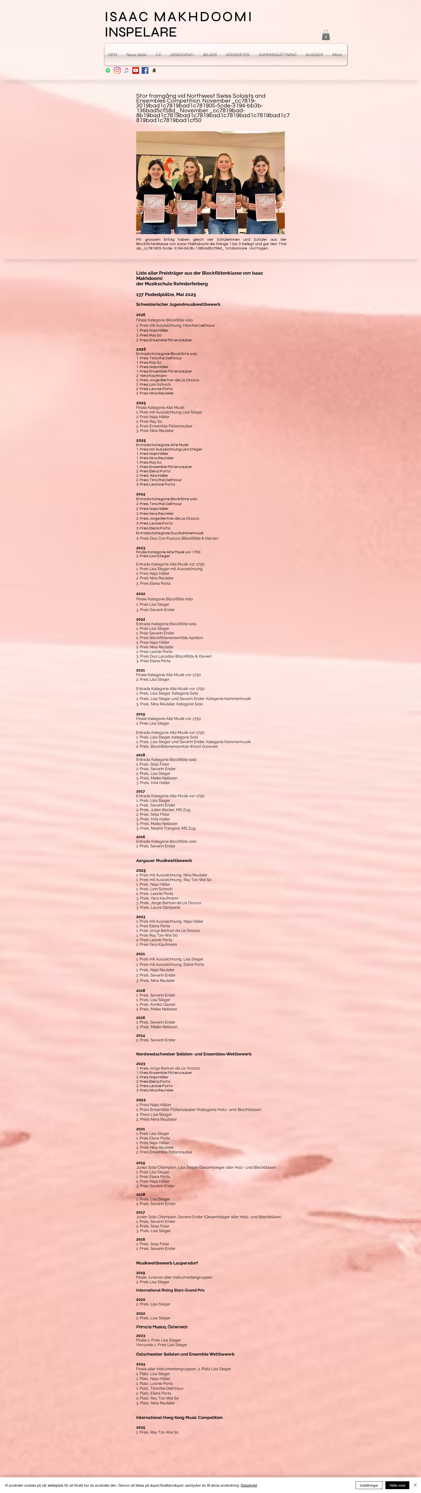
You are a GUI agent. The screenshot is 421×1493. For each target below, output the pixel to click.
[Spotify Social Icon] (108, 70)
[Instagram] (117, 70)
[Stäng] (415, 1485)
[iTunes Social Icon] (126, 70)
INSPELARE (141, 32)
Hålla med (397, 1485)
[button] (326, 35)
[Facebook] (145, 70)
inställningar (369, 1485)
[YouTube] (135, 70)
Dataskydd (249, 1485)
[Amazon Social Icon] (154, 70)
